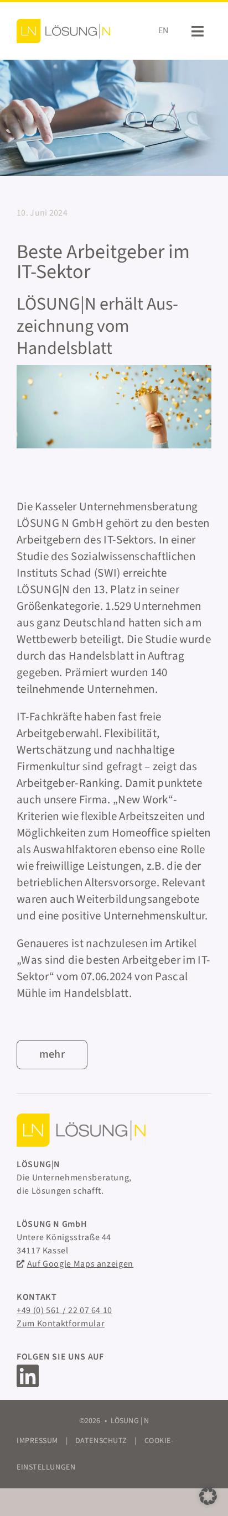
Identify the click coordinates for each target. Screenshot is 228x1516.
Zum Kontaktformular (61, 1324)
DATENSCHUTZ (101, 1440)
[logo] (63, 31)
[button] (208, 1496)
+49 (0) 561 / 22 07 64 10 (64, 1310)
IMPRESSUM (37, 1440)
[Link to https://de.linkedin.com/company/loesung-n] (108, 1376)
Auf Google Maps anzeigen (80, 1264)
